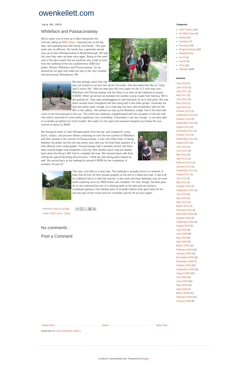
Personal (184, 45)
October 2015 (183, 111)
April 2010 (182, 202)
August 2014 (183, 127)
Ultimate (184, 69)
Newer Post (48, 325)
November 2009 (185, 214)
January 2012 (183, 166)
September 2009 (185, 222)
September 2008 (185, 269)
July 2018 (181, 83)
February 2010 (184, 210)
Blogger (145, 358)
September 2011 (185, 170)
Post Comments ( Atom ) (68, 331)
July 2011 (181, 178)
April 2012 (182, 158)
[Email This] (77, 209)
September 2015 (185, 115)
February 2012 (184, 162)
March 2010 (182, 206)
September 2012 (185, 139)
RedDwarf (184, 53)
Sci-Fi (182, 57)
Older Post (161, 325)
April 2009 (182, 241)
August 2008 (183, 273)
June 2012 (182, 150)
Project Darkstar (188, 49)
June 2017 (182, 91)
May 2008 (181, 285)
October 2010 (183, 186)
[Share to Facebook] (90, 209)
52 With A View (187, 33)
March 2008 (182, 293)
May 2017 (181, 95)
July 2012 (181, 146)
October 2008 (183, 265)
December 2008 (185, 257)
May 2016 (181, 103)
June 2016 (182, 99)
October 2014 (183, 119)
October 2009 (183, 218)
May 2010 (181, 198)
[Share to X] (86, 209)
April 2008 (182, 289)
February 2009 (184, 249)
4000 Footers (56, 213)
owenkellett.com (66, 13)
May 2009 (181, 237)
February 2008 (184, 297)
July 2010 (181, 194)
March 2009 (182, 245)
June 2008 (182, 281)
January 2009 (183, 253)
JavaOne (184, 41)
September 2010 (185, 190)
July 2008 (181, 277)
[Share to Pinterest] (94, 209)
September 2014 (185, 123)
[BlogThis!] (82, 209)
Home (105, 325)
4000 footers (69, 42)
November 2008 (185, 261)
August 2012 (183, 142)
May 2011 (181, 182)
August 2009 (183, 225)
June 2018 (182, 87)
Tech (182, 65)
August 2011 (183, 174)
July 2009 (181, 230)
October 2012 (183, 134)
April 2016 (182, 107)
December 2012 (185, 131)
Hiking (67, 213)
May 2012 (181, 154)
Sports (183, 61)
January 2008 (183, 301)
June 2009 (182, 233)
